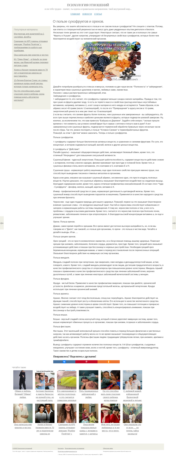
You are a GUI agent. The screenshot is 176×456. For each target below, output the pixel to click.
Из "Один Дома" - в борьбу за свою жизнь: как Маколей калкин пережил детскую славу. (31, 62)
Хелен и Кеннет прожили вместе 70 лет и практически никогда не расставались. (31, 73)
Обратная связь (108, 448)
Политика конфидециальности (67, 451)
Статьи (98, 13)
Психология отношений (88, 5)
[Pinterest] (86, 361)
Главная (75, 13)
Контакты (61, 448)
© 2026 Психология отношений (22, 448)
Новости (87, 13)
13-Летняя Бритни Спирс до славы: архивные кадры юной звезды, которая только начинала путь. (31, 83)
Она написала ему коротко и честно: (31, 55)
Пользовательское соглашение (74, 448)
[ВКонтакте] (64, 361)
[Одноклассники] (109, 361)
